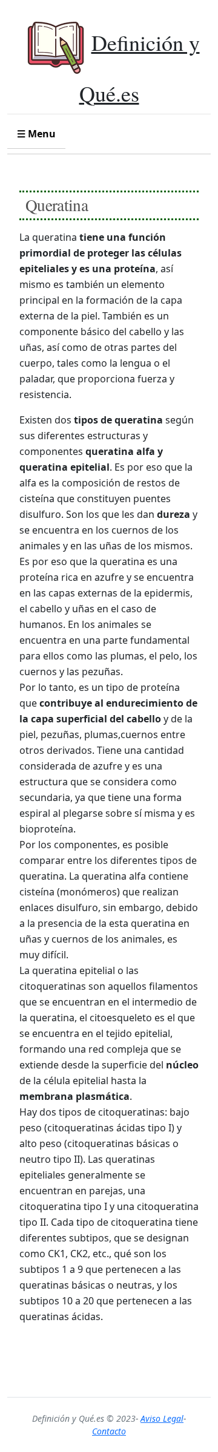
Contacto (109, 1431)
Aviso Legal (161, 1418)
